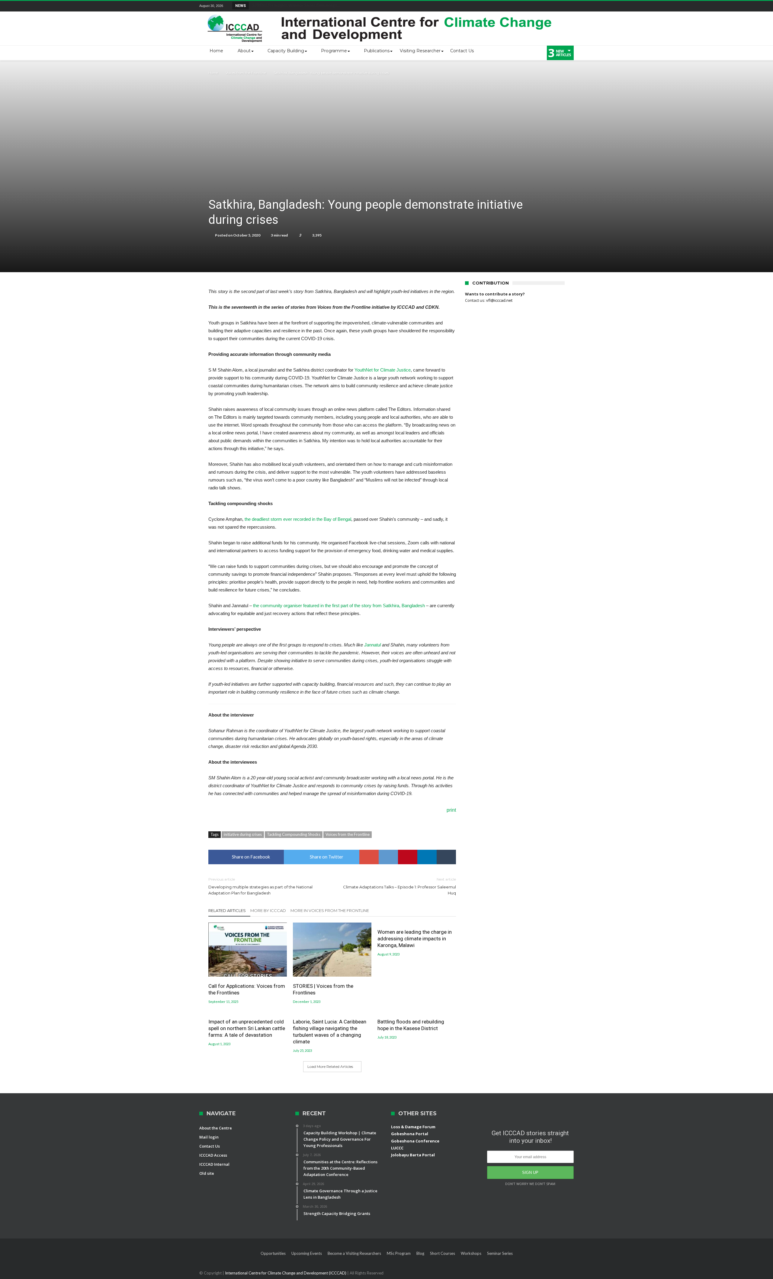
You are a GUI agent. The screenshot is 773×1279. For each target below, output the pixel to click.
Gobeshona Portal (409, 1133)
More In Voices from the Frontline (329, 910)
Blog (420, 1253)
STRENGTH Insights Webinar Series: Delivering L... (295, 5)
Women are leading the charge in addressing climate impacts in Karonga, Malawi (414, 938)
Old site (206, 1173)
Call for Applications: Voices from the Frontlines (246, 989)
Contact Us (209, 1146)
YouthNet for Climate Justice (382, 369)
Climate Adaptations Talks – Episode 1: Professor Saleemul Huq (399, 886)
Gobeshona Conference (415, 1141)
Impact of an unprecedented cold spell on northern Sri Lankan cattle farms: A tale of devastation (246, 1028)
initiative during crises (243, 834)
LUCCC (397, 1148)
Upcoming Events (306, 1253)
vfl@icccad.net (499, 300)
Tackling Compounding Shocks (293, 834)
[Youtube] (546, 6)
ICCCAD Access (213, 1155)
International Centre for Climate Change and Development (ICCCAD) (286, 1273)
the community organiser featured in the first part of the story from (317, 605)
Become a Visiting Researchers (354, 1253)
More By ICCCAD (268, 910)
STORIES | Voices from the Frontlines (323, 989)
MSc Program (399, 1253)
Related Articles (227, 910)
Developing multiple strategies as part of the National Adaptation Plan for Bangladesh (260, 886)
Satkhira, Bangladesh (403, 605)
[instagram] (569, 6)
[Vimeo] (558, 6)
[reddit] (388, 857)
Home (213, 73)
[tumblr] (446, 857)
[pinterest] (407, 857)
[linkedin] (427, 857)
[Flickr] (535, 6)
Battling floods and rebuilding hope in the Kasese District (410, 1025)
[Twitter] (513, 6)
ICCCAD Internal (214, 1164)
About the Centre (215, 1128)
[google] (369, 857)
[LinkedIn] (524, 6)
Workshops (471, 1253)
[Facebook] (502, 6)
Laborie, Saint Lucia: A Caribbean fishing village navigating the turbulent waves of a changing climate (329, 1032)
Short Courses (442, 1253)
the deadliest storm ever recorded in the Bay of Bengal (298, 519)
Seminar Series (500, 1253)
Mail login (209, 1137)
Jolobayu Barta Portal (413, 1155)
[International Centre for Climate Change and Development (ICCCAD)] (380, 13)
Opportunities (273, 1253)
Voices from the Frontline (246, 73)
